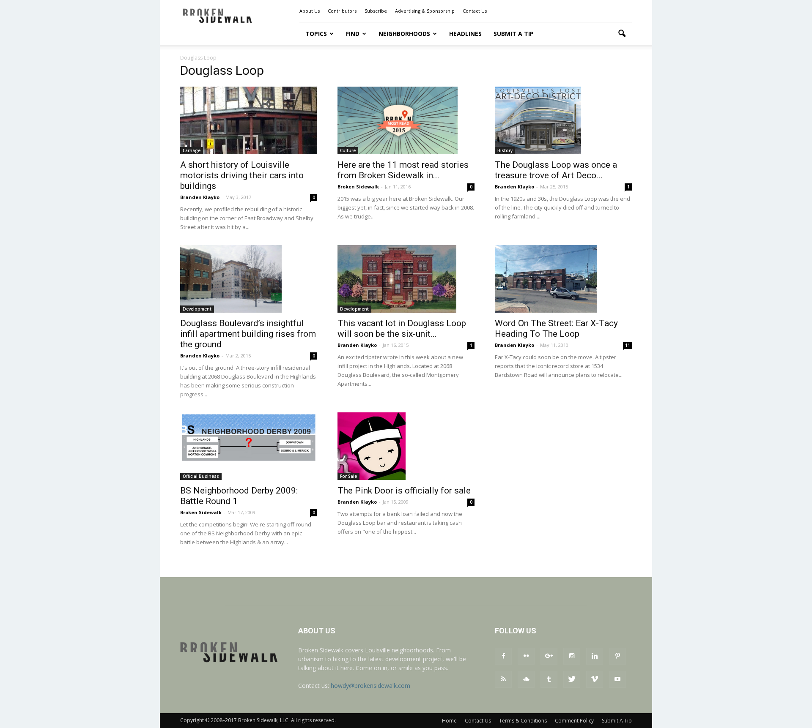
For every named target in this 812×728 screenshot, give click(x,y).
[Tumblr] (548, 679)
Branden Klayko (199, 197)
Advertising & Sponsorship (425, 11)
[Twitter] (571, 679)
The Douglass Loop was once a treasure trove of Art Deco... (556, 170)
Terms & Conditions (523, 720)
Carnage (191, 150)
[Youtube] (617, 679)
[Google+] (548, 656)
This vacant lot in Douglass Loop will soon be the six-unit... (401, 328)
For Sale (348, 476)
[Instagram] (571, 656)
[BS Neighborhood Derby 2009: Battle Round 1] (248, 437)
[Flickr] (526, 656)
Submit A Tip (514, 34)
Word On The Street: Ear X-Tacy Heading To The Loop (556, 328)
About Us (309, 11)
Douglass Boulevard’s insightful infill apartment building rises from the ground (248, 333)
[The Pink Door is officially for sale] (406, 446)
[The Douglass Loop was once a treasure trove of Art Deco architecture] (563, 120)
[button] (622, 34)
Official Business (201, 476)
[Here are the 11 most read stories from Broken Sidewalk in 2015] (406, 120)
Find (352, 34)
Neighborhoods (404, 34)
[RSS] (503, 679)
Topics (316, 34)
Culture (348, 150)
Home (449, 720)
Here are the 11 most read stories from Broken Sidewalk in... (403, 170)
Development (197, 309)
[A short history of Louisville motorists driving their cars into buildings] (248, 120)
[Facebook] (503, 656)
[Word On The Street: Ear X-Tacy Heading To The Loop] (563, 279)
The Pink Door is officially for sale (404, 490)
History (505, 150)
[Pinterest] (617, 656)
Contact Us (475, 11)
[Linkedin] (594, 656)
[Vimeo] (594, 679)
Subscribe (376, 11)
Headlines (465, 34)
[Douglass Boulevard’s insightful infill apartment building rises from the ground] (248, 279)
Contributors (342, 11)
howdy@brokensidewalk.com (370, 686)
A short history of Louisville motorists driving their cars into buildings (242, 175)
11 (627, 345)
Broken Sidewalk (358, 186)
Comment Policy (574, 720)
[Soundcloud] (526, 679)
